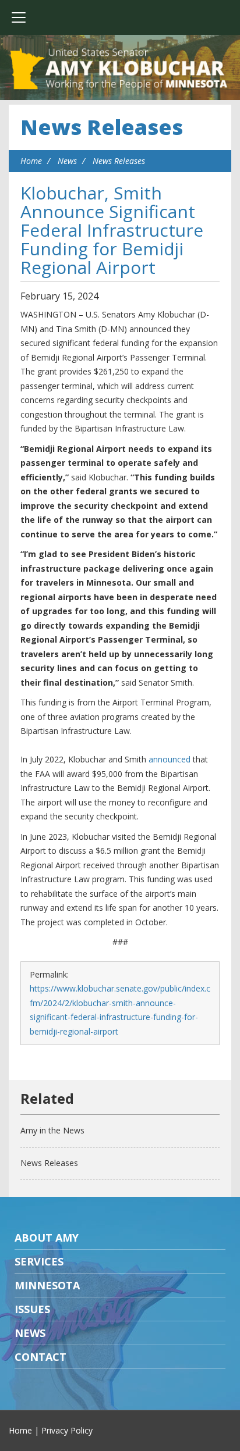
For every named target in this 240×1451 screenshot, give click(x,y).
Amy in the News (52, 1130)
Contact (40, 1357)
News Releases (101, 127)
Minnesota (47, 1285)
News (67, 160)
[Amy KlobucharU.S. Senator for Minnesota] (120, 70)
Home (31, 160)
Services (39, 1261)
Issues (32, 1309)
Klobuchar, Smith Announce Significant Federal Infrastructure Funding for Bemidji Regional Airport (111, 230)
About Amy (47, 1238)
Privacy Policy (67, 1430)
